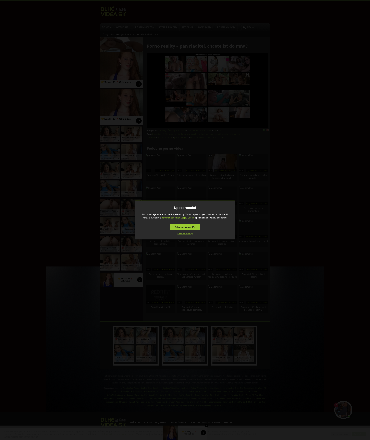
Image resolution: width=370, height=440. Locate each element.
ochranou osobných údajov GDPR (178, 217)
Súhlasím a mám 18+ (185, 227)
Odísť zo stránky (185, 234)
